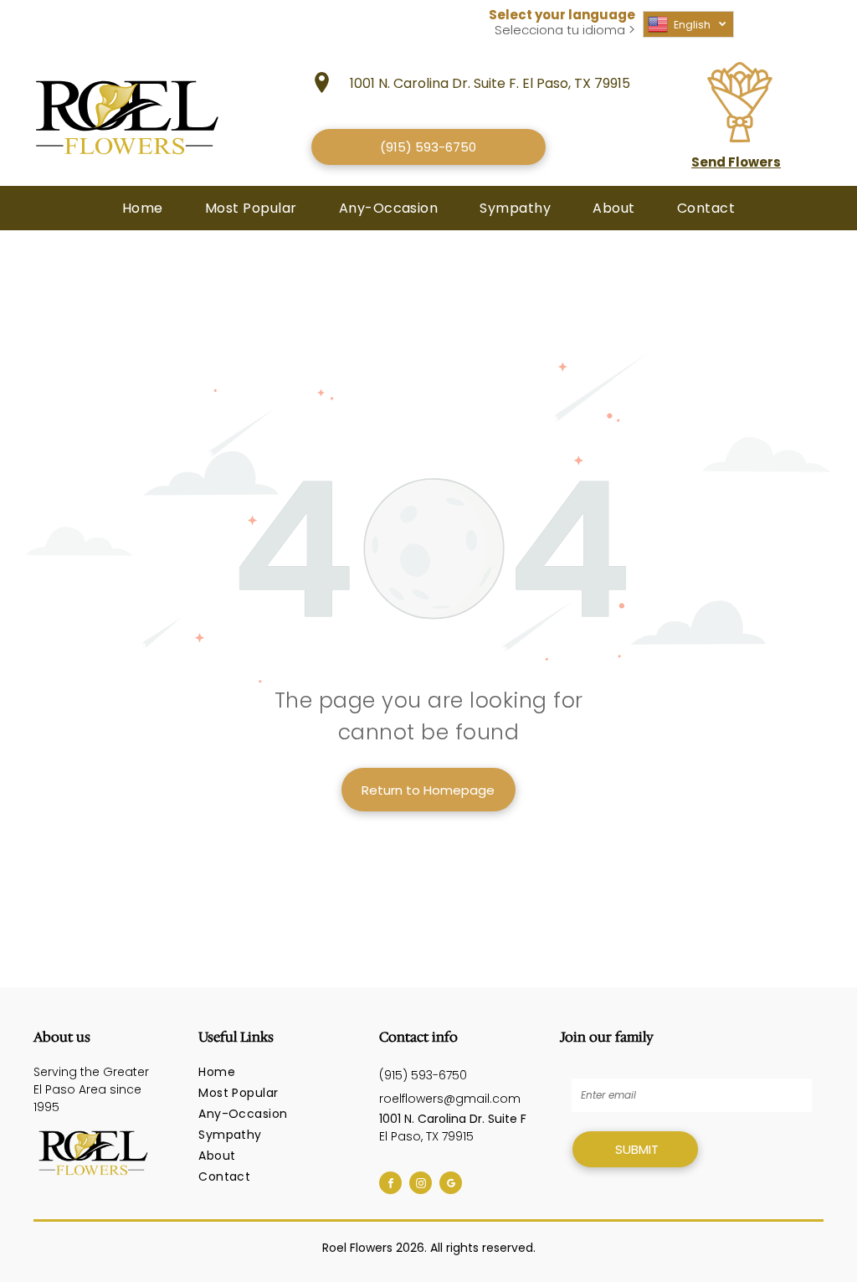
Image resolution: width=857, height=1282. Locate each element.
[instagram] (420, 1184)
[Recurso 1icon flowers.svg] (740, 138)
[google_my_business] (450, 1184)
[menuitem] (142, 208)
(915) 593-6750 (423, 1075)
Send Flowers (736, 162)
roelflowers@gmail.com (450, 1098)
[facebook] (390, 1184)
